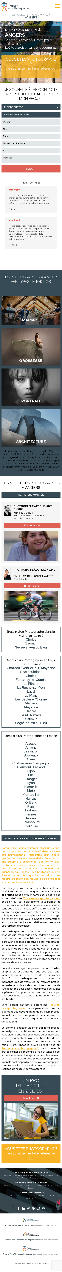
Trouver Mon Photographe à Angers (18, 1254)
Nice (19, 1178)
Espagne (31, 1188)
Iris (49, 466)
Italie (56, 1185)
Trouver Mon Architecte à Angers (19, 1225)
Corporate (46, 460)
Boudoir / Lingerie (34, 469)
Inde (24, 1185)
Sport (57, 460)
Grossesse (20, 451)
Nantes (25, 1178)
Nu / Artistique (49, 457)
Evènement (19, 460)
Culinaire (6, 460)
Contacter (33, 525)
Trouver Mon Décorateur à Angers (19, 1239)
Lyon (11, 1175)
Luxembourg (41, 1185)
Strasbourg (33, 1178)
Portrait (21, 457)
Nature (21, 463)
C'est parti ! (31, 1097)
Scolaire (46, 463)
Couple (53, 451)
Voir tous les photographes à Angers (31, 838)
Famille (43, 451)
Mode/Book (33, 457)
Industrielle (33, 460)
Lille (56, 1175)
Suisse (50, 1185)
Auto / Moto (33, 463)
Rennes (42, 1178)
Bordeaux (49, 1175)
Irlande (19, 1185)
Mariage (8, 451)
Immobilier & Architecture (16, 454)
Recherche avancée (31, 494)
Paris (6, 1175)
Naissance (32, 451)
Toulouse (40, 1175)
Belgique (31, 1185)
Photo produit (39, 454)
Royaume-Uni (9, 1185)
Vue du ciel (10, 463)
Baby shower (39, 466)
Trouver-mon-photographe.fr (41, 898)
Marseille (18, 1175)
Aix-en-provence (29, 1175)
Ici (31, 73)
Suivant (31, 168)
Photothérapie (23, 466)
